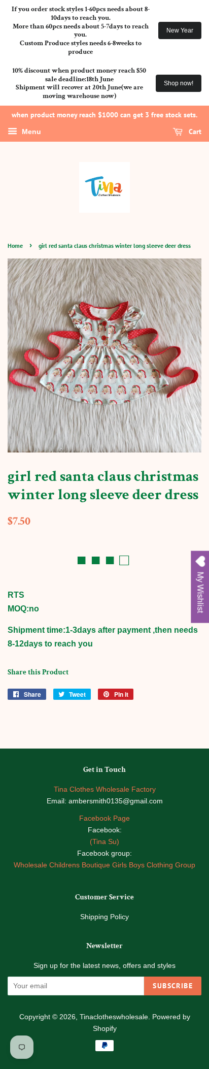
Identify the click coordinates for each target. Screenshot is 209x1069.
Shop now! (178, 83)
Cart (194, 131)
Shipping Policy (104, 917)
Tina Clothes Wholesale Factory (105, 789)
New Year (179, 30)
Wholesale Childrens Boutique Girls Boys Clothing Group (104, 865)
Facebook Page (104, 818)
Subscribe (173, 985)
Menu (30, 131)
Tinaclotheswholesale (114, 1017)
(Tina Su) (104, 842)
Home (15, 245)
